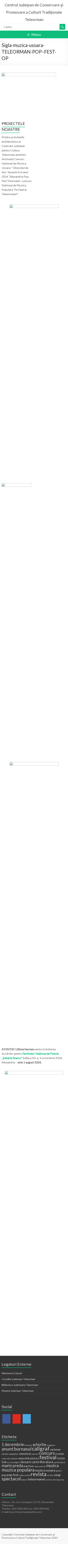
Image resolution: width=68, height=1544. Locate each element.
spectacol (11, 1478)
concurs (47, 1453)
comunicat (25, 1453)
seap (57, 1475)
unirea (49, 1479)
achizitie (39, 1444)
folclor (61, 1458)
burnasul (22, 1448)
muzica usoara (45, 1470)
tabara (24, 1479)
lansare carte (30, 1462)
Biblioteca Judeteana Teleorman (20, 1384)
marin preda (12, 1465)
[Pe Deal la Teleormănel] (34, 206)
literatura (46, 1462)
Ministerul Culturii (12, 1373)
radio (21, 1475)
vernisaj (56, 1479)
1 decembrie (13, 1444)
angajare (51, 1445)
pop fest (12, 1475)
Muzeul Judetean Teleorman (18, 1390)
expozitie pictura (28, 1458)
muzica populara (18, 1469)
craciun (59, 1453)
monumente (40, 1466)
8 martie (28, 1445)
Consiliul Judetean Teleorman (18, 1379)
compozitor (13, 1454)
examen (14, 1458)
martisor (29, 1466)
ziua (62, 1479)
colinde (5, 1454)
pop (4, 1475)
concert (35, 1454)
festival (47, 1457)
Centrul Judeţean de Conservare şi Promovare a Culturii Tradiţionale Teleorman (34, 12)
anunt (7, 1448)
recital (27, 1475)
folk (4, 1462)
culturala (6, 1458)
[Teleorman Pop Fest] (17, 485)
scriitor (50, 1475)
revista (39, 1474)
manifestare (59, 1462)
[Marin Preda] (34, 763)
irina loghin (15, 1462)
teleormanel (36, 1479)
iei (8, 1462)
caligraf (41, 1448)
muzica (52, 1465)
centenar (55, 1449)
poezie (59, 1470)
